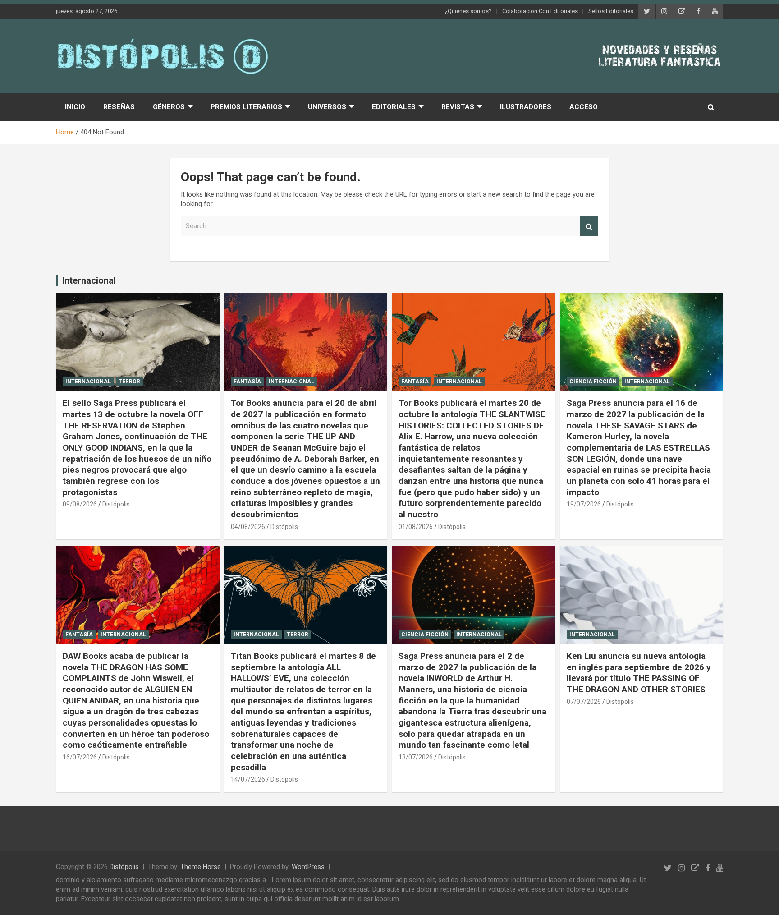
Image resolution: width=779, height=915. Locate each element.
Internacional (89, 280)
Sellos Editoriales (610, 11)
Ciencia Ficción (593, 381)
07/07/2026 (584, 701)
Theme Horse (200, 867)
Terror (129, 381)
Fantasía (247, 381)
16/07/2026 (80, 757)
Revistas (457, 107)
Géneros (169, 107)
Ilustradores (525, 107)
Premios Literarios (246, 107)
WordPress (308, 867)
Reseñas (119, 107)
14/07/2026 (248, 779)
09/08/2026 (80, 504)
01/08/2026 (416, 526)
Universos (327, 107)
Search (589, 226)
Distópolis (116, 504)
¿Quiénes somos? (468, 11)
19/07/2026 (584, 504)
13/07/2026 (416, 757)
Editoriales (394, 107)
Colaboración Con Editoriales (540, 11)
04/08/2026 (248, 526)
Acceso (583, 107)
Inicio (75, 107)
